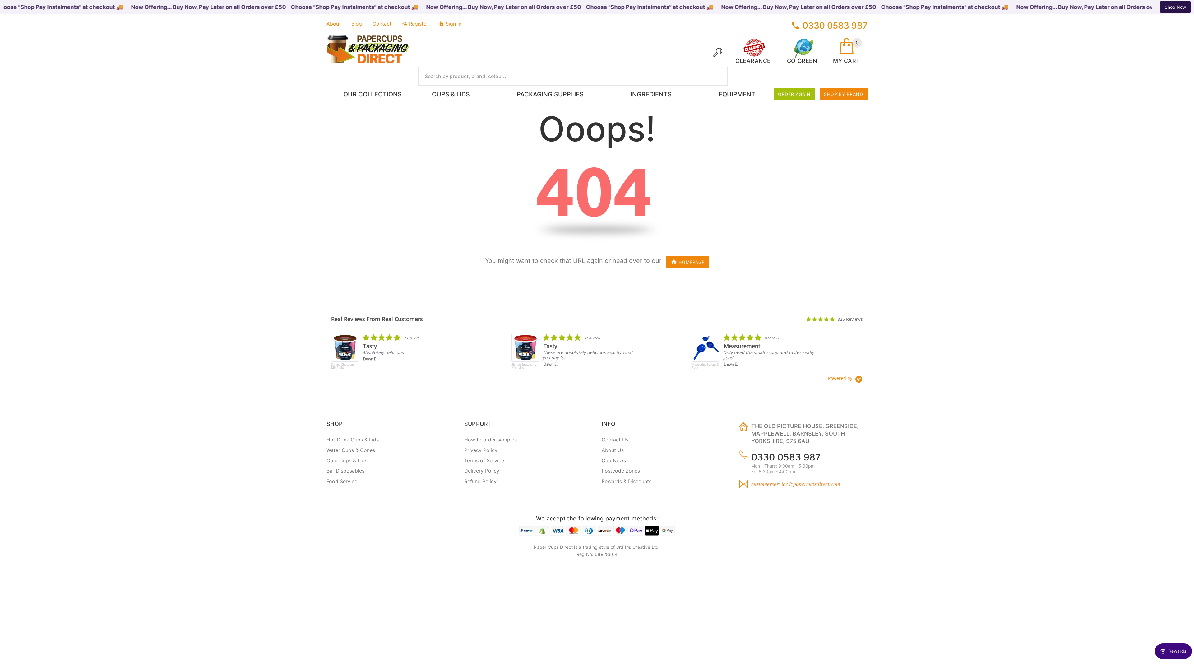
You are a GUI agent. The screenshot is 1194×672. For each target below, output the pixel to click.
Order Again (794, 94)
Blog (356, 24)
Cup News (614, 460)
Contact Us (615, 439)
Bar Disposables (345, 471)
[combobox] (573, 76)
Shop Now (1175, 7)
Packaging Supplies (550, 94)
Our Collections (372, 94)
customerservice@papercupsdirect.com (795, 484)
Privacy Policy (480, 450)
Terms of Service (484, 460)
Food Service (341, 481)
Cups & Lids (451, 94)
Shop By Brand (843, 94)
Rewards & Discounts (626, 481)
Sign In (453, 24)
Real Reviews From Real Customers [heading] (377, 319)
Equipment (737, 94)
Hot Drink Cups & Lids (352, 439)
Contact (382, 24)
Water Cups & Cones (350, 450)
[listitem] (393, 355)
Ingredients (651, 94)
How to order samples (490, 439)
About (333, 24)
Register (418, 24)
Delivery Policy (481, 471)
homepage (691, 262)
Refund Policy (480, 481)
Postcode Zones (621, 471)
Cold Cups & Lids (346, 460)
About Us (613, 450)
